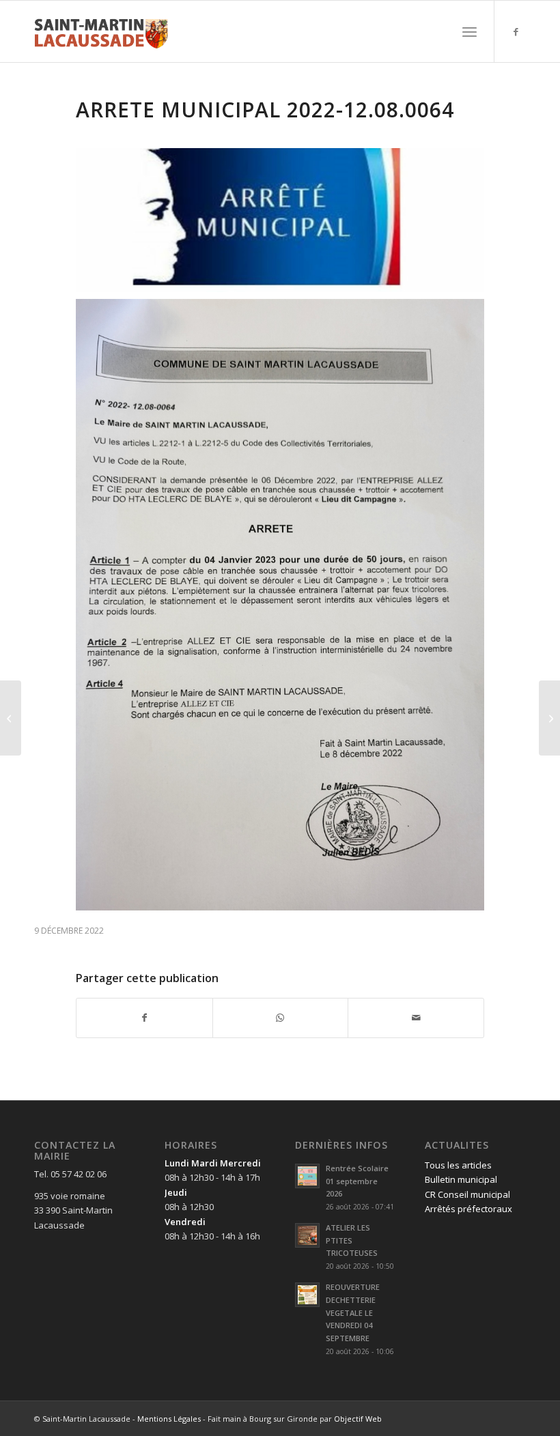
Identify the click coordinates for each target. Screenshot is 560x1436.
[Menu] (469, 31)
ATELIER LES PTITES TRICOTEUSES (352, 1240)
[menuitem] (469, 31)
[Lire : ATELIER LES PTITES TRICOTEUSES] (307, 1235)
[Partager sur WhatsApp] (280, 1018)
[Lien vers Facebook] (515, 31)
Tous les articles (458, 1165)
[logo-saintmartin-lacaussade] (101, 31)
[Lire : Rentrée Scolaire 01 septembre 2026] (307, 1176)
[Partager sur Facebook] (144, 1018)
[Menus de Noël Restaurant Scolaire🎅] (549, 718)
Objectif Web (358, 1418)
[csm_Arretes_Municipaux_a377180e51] (280, 220)
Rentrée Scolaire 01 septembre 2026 (357, 1181)
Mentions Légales (169, 1418)
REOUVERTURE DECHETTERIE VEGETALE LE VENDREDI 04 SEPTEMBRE (353, 1312)
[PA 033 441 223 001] (10, 718)
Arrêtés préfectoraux (468, 1209)
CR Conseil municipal (467, 1194)
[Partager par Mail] (416, 1018)
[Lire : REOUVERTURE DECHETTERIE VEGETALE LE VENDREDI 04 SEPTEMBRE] (307, 1294)
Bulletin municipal (461, 1179)
